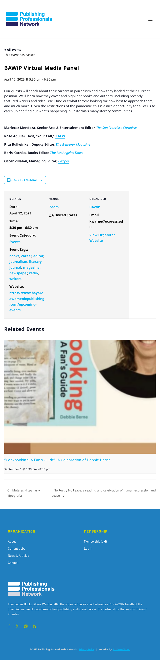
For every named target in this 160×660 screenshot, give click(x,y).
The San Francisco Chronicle (116, 127)
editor (38, 256)
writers (15, 278)
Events (14, 241)
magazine (31, 267)
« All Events (12, 50)
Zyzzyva (63, 161)
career (26, 256)
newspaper (18, 273)
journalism (18, 261)
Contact (13, 562)
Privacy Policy (86, 649)
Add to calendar (26, 180)
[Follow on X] (17, 626)
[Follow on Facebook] (9, 626)
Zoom (54, 207)
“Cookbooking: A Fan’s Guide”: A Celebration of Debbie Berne (57, 459)
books (14, 256)
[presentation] (80, 397)
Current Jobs (16, 548)
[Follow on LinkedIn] (34, 626)
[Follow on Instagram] (25, 626)
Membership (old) (95, 541)
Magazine (83, 144)
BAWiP (94, 207)
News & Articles (18, 555)
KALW (60, 136)
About (12, 541)
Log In (88, 548)
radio (33, 273)
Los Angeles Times (70, 152)
